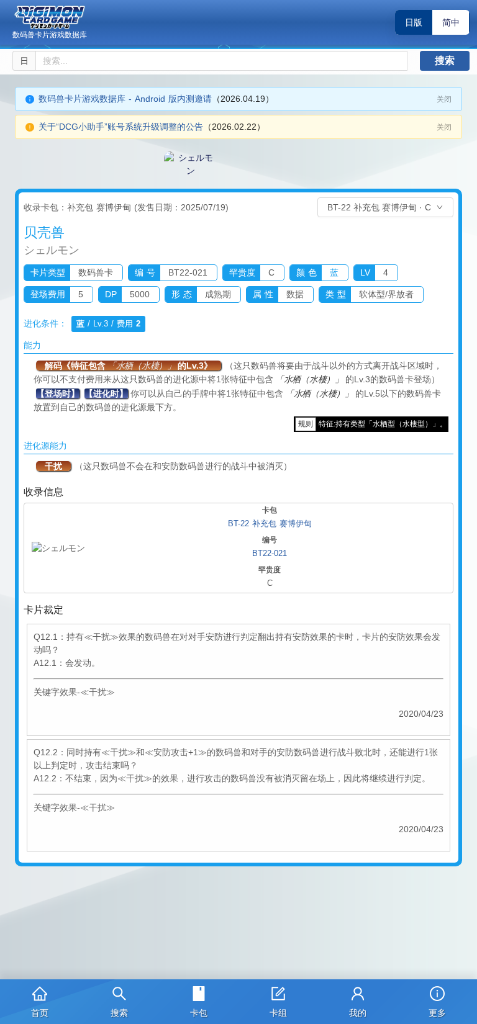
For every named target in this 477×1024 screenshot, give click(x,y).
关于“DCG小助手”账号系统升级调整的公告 (121, 127)
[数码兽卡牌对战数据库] (50, 17)
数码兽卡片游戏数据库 (49, 34)
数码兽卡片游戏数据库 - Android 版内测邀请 (125, 99)
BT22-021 (269, 553)
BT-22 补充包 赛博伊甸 (270, 523)
